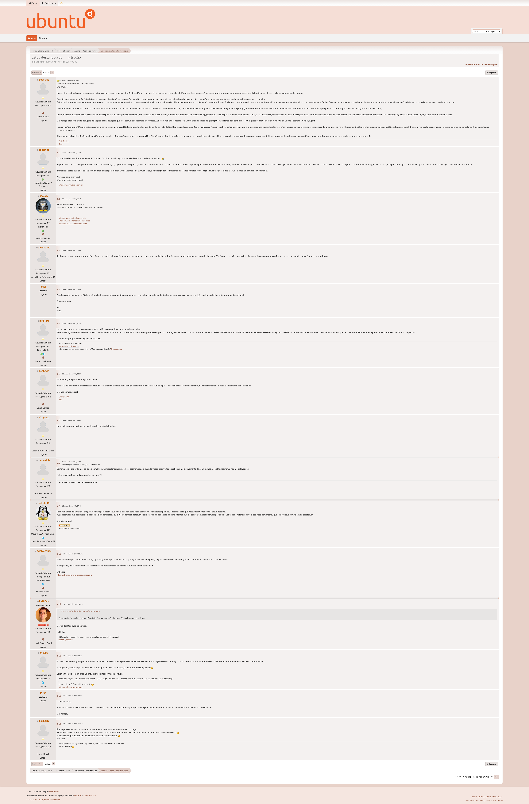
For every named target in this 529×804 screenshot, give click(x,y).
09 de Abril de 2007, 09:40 (71, 289)
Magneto (44, 417)
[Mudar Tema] (61, 3)
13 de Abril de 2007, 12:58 (73, 604)
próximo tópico (489, 64)
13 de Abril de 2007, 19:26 (73, 696)
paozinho (44, 149)
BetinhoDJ (44, 503)
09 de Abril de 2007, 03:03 (69, 80)
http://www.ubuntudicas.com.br (72, 218)
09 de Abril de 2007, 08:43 (71, 199)
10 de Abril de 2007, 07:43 (71, 506)
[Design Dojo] (43, 357)
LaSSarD (44, 720)
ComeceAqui (116, 349)
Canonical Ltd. (90, 795)
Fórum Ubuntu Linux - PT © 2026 (487, 796)
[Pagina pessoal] (43, 587)
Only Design (64, 141)
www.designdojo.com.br (69, 346)
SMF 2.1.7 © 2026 (34, 799)
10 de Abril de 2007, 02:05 (71, 462)
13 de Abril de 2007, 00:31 (73, 554)
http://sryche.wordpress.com (71, 687)
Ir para (457, 777)
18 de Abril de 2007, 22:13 (73, 724)
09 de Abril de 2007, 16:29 (71, 374)
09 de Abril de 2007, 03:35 (71, 153)
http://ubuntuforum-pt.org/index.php (74, 574)
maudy (44, 195)
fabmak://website (66, 639)
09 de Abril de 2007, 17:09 (71, 420)
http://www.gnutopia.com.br (71, 185)
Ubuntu (78, 795)
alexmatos (44, 247)
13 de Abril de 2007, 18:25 (73, 656)
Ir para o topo (37, 764)
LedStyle (44, 79)
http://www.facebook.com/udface (73, 223)
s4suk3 (44, 652)
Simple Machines (52, 799)
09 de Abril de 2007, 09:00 (71, 250)
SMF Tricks (54, 791)
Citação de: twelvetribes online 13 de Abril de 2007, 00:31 (80, 611)
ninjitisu (44, 320)
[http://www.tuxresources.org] (43, 112)
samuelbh (44, 460)
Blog (60, 144)
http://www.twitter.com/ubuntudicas (74, 221)
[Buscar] (483, 31)
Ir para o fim (36, 72)
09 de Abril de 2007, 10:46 (71, 323)
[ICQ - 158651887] (42, 353)
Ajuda (467, 800)
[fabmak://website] (43, 639)
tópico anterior (473, 64)
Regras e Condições (479, 800)
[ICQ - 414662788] (43, 179)
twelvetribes (44, 550)
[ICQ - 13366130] (43, 230)
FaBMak (44, 601)
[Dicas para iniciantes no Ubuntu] (43, 234)
